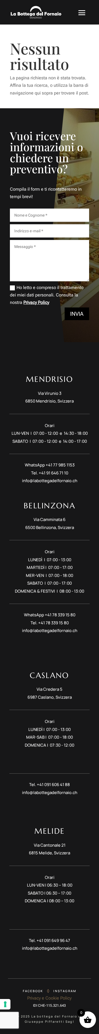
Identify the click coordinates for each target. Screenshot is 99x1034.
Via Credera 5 (49, 689)
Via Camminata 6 (49, 519)
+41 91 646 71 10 (53, 473)
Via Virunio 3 (49, 393)
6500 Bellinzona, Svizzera (49, 527)
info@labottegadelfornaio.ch (49, 481)
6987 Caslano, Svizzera (50, 697)
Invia (77, 314)
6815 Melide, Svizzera (49, 853)
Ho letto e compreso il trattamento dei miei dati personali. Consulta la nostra (47, 295)
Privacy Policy (36, 302)
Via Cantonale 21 (49, 845)
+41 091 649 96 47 (53, 940)
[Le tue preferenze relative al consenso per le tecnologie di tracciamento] (5, 1004)
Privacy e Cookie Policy (49, 998)
